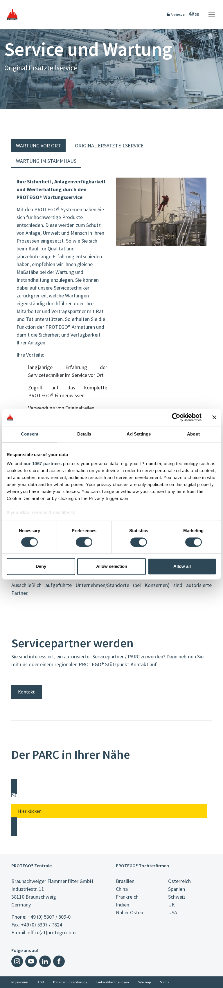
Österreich (179, 881)
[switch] (84, 542)
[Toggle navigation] (212, 14)
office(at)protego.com (52, 932)
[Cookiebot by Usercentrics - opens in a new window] (176, 417)
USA (172, 912)
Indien (122, 904)
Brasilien (125, 881)
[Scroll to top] (215, 980)
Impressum (19, 982)
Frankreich (127, 896)
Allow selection (111, 566)
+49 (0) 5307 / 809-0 (49, 916)
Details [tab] (84, 433)
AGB (40, 982)
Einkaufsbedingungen (112, 982)
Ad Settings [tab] (139, 433)
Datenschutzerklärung (70, 982)
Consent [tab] (29, 433)
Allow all (182, 566)
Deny (41, 566)
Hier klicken (30, 811)
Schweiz (177, 896)
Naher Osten (129, 912)
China (122, 889)
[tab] (38, 145)
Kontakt (26, 692)
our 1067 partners (43, 463)
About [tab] (193, 433)
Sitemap (144, 982)
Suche (164, 982)
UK (171, 904)
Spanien (176, 889)
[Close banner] (214, 417)
